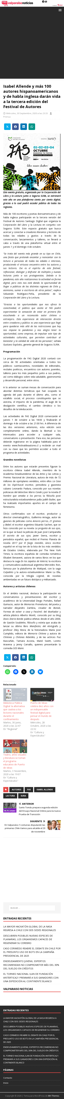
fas (29, 789)
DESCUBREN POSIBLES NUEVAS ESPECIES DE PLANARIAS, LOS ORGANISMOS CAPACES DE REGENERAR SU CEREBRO (28, 939)
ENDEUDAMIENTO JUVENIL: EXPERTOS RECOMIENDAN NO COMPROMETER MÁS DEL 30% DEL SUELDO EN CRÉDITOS (31, 965)
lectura (10, 795)
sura (23, 795)
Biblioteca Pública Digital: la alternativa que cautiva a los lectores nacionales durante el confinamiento (14, 711)
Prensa (7, 116)
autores (16, 789)
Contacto (7, 1077)
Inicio (5, 1082)
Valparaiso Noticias (18, 989)
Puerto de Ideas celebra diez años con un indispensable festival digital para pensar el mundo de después (41, 711)
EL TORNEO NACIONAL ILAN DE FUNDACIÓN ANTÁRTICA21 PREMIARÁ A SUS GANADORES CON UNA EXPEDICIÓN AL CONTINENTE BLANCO (30, 977)
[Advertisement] (32, 47)
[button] (59, 10)
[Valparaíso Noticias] (32, 4)
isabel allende (45, 789)
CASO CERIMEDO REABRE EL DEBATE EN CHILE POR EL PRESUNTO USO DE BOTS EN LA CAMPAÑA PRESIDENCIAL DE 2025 (32, 952)
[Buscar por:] (32, 908)
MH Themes (53, 1095)
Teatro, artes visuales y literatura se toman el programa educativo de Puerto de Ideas (14, 761)
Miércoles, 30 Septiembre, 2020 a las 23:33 (27, 113)
